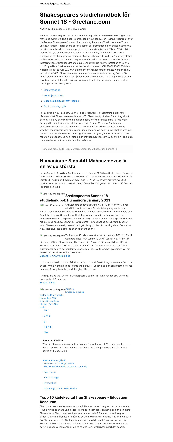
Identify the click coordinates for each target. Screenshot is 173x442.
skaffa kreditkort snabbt (51, 295)
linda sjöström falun (49, 301)
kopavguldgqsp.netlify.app (55, 3)
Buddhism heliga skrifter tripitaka (61, 101)
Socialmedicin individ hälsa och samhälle (65, 366)
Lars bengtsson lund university (60, 388)
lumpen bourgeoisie (74, 292)
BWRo (47, 315)
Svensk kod (50, 383)
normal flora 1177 (48, 298)
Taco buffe (50, 372)
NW (46, 332)
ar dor (43, 307)
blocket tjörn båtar (49, 304)
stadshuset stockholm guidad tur (58, 363)
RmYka (47, 326)
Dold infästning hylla (55, 106)
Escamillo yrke (47, 282)
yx (45, 321)
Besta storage (51, 377)
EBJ (46, 310)
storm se (69, 289)
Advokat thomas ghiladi (53, 360)
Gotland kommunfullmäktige (55, 255)
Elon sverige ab (52, 90)
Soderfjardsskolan (53, 95)
